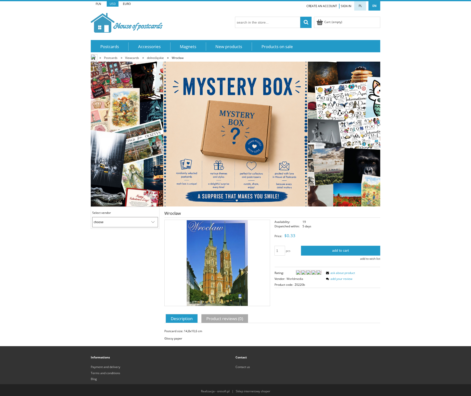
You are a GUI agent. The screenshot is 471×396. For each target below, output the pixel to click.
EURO (127, 4)
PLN (98, 4)
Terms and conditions (105, 373)
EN (374, 6)
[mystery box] (235, 134)
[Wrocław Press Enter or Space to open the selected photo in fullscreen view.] (217, 263)
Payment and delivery (105, 367)
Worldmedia (295, 279)
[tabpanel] (272, 335)
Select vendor (101, 213)
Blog (94, 379)
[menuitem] (110, 46)
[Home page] (127, 22)
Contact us (243, 367)
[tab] (182, 318)
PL (360, 6)
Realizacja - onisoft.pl (215, 391)
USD (113, 4)
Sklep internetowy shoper (253, 391)
